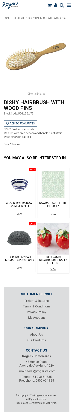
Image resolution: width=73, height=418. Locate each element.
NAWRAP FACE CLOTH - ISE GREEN (53, 204)
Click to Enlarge (36, 93)
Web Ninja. (51, 403)
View (19, 213)
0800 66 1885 (45, 380)
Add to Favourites (22, 123)
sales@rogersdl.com (41, 371)
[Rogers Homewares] (10, 4)
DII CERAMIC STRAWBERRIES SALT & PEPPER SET (53, 260)
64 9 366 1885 (42, 377)
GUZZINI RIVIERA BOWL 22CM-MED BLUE (19, 204)
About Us (36, 334)
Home (7, 18)
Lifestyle (19, 18)
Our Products (36, 340)
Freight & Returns (37, 301)
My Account (36, 317)
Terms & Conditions (36, 306)
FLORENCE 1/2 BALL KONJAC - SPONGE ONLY (19, 258)
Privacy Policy (36, 312)
